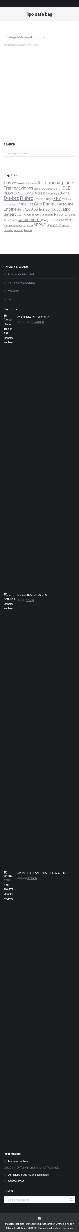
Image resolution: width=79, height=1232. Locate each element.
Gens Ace (23, 209)
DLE (66, 188)
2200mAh (18, 183)
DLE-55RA (28, 193)
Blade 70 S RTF (54, 188)
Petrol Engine (64, 214)
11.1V (7, 183)
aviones (25, 188)
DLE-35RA (12, 193)
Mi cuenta (13, 290)
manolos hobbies (44, 214)
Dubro (26, 198)
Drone (64, 193)
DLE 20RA (43, 193)
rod (24, 225)
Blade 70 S (39, 188)
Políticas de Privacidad (21, 274)
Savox (30, 225)
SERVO (40, 224)
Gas (30, 204)
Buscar (71, 153)
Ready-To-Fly (49, 220)
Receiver (63, 220)
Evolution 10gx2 (43, 199)
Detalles (39, 128)
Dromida (54, 193)
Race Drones (10, 220)
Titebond (18, 230)
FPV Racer (9, 204)
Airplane (46, 183)
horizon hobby (50, 209)
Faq (10, 299)
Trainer (28, 230)
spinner (65, 225)
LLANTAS (21, 215)
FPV (57, 198)
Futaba (20, 204)
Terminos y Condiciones (21, 282)
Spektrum (54, 225)
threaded (8, 230)
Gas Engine (45, 204)
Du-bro (11, 198)
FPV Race (66, 199)
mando (30, 215)
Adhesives (31, 183)
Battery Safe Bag (39, 113)
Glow (34, 209)
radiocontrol (29, 219)
